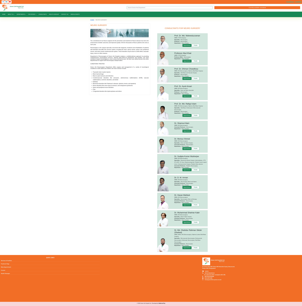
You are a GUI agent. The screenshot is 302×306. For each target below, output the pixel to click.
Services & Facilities (6, 260)
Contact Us (64, 14)
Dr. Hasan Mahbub (182, 195)
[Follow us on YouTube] (9, 2)
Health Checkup (54, 14)
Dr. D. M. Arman (181, 177)
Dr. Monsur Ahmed (182, 139)
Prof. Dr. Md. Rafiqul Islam (185, 104)
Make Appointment (6, 267)
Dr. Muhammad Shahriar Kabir (187, 213)
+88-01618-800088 (208, 276)
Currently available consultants (257, 7)
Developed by (158, 303)
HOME (92, 20)
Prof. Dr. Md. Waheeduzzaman (187, 36)
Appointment (186, 45)
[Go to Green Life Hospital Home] (5, 7)
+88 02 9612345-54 (208, 273)
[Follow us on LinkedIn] (6, 2)
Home (3, 14)
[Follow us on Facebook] (3, 2)
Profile (195, 45)
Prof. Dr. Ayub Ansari (183, 86)
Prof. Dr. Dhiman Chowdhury (186, 69)
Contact (3, 270)
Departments (21, 14)
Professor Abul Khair (182, 53)
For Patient (31, 14)
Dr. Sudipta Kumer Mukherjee (186, 156)
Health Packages (5, 273)
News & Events (75, 14)
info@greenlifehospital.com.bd (212, 279)
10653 (206, 271)
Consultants (43, 14)
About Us (10, 14)
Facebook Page (5, 264)
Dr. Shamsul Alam (181, 123)
